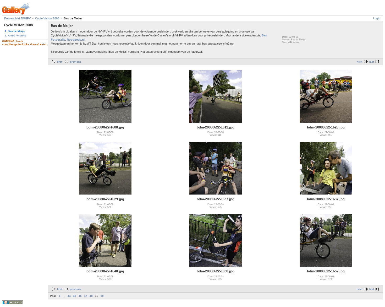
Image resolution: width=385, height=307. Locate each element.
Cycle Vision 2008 (47, 18)
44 (69, 295)
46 (80, 295)
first (59, 61)
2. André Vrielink (15, 35)
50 (102, 295)
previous (75, 61)
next (359, 61)
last (371, 61)
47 (85, 295)
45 (74, 295)
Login (376, 18)
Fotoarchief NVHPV (17, 18)
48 (91, 295)
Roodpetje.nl (76, 39)
